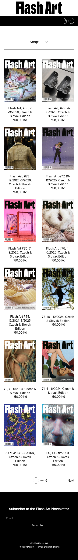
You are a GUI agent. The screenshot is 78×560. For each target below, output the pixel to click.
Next (71, 480)
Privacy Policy (26, 546)
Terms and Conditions (47, 546)
